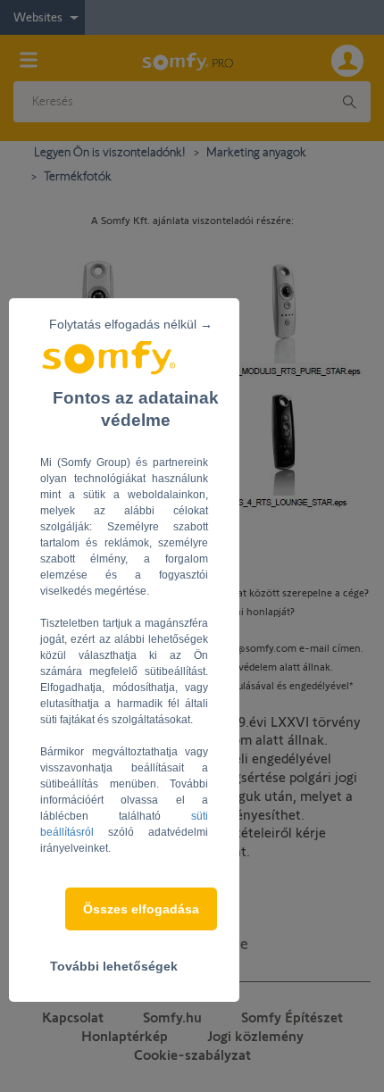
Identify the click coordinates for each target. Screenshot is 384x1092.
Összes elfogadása (141, 909)
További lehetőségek (114, 966)
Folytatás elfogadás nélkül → (131, 324)
